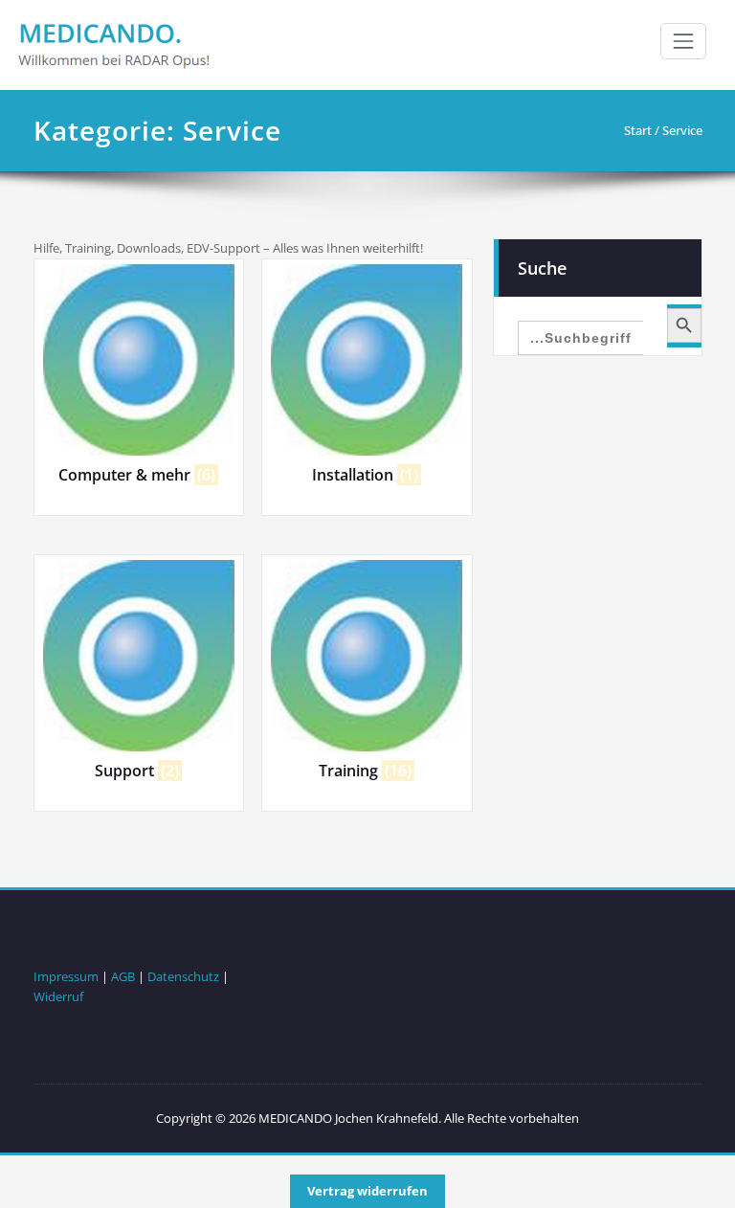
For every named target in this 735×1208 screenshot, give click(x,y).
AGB (123, 976)
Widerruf (58, 996)
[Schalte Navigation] (683, 41)
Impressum (66, 976)
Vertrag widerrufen (367, 1190)
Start (638, 130)
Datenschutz (183, 976)
